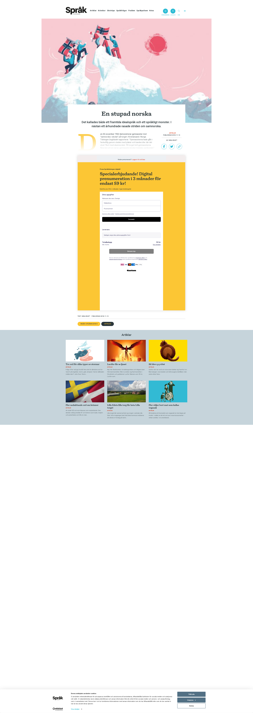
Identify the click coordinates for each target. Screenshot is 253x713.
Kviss (151, 10)
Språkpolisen (142, 10)
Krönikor (102, 10)
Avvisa (191, 706)
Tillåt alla (191, 694)
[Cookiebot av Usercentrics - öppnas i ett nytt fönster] (58, 709)
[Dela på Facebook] (164, 146)
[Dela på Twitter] (171, 146)
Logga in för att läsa (138, 159)
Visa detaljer (75, 709)
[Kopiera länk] (179, 146)
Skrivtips (111, 10)
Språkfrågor (121, 10)
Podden (131, 10)
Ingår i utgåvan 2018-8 (89, 324)
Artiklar (93, 10)
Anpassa (190, 700)
